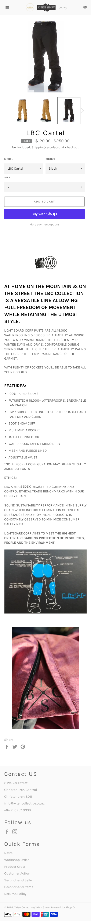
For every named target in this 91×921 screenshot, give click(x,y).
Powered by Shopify (63, 907)
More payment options (44, 224)
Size (7, 177)
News (8, 853)
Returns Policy (15, 894)
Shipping (38, 147)
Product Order (14, 867)
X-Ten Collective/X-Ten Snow (32, 907)
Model (8, 158)
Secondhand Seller (18, 880)
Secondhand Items (18, 887)
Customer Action (17, 873)
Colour (50, 158)
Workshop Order (16, 860)
